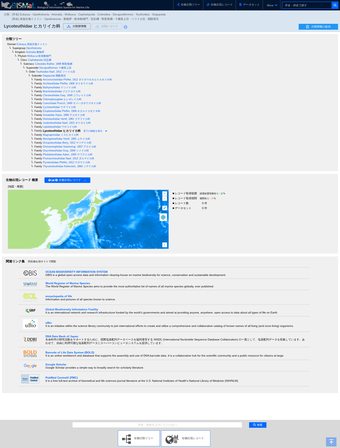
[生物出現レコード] (185, 432)
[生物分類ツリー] (139, 432)
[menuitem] (271, 5)
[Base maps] (163, 217)
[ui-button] (335, 5)
